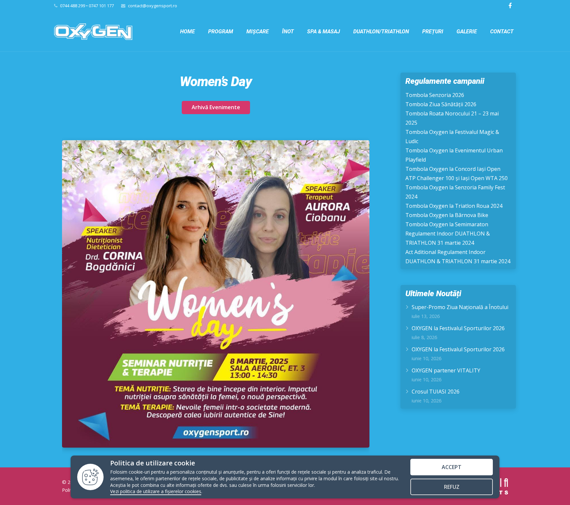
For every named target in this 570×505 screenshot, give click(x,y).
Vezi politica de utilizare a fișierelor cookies (155, 491)
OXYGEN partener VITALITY (446, 370)
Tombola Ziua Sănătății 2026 (440, 104)
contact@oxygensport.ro (152, 6)
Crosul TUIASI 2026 (435, 391)
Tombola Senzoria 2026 (434, 95)
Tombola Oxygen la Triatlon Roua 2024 (453, 205)
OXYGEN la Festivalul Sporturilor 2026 (458, 328)
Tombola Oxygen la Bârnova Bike (446, 215)
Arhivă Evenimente (216, 107)
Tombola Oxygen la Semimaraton (446, 224)
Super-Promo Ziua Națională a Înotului (460, 307)
